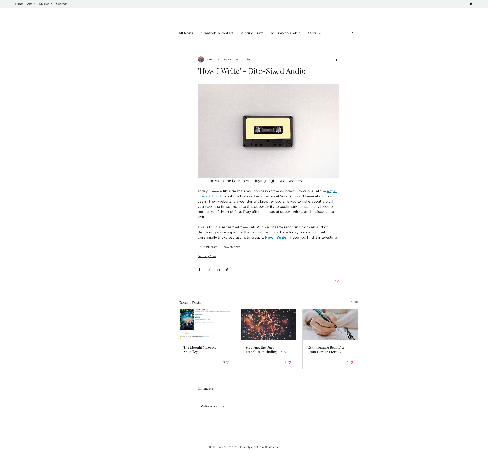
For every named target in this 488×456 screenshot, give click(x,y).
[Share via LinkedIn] (218, 269)
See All (353, 302)
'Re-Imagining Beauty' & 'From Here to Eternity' (325, 349)
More (312, 33)
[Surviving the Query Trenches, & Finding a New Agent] (268, 324)
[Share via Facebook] (199, 269)
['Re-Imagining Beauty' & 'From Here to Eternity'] (330, 324)
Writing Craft (252, 33)
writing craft (208, 246)
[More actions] (336, 59)
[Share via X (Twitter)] (209, 269)
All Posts (186, 33)
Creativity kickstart (217, 33)
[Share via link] (227, 269)
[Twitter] (471, 4)
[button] (353, 33)
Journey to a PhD (285, 33)
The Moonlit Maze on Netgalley (199, 349)
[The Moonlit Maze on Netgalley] (206, 324)
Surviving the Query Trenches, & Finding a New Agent (266, 349)
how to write (231, 246)
